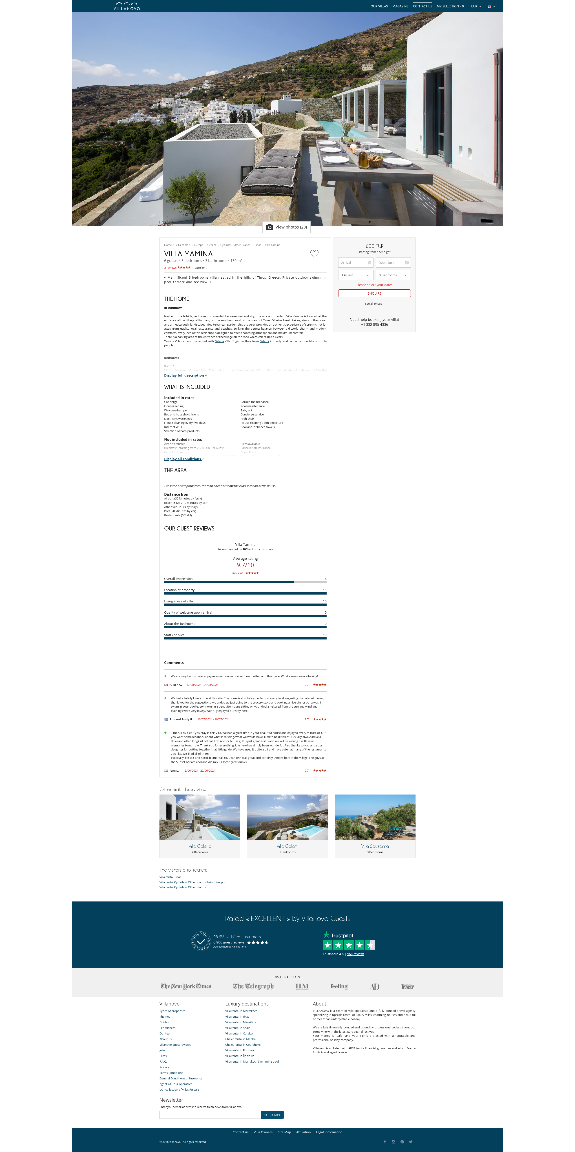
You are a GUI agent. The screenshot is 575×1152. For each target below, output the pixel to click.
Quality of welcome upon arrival (188, 612)
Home (168, 245)
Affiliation (303, 1132)
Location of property (179, 590)
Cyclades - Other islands (235, 245)
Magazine (400, 6)
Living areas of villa (178, 601)
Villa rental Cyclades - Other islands (182, 887)
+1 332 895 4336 (374, 324)
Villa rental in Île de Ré (239, 1056)
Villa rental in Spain (237, 1028)
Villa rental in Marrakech (241, 1011)
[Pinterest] (402, 1142)
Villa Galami (288, 846)
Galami (264, 341)
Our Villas (379, 6)
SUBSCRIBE (272, 1115)
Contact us (422, 6)
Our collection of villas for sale (179, 1090)
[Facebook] (384, 1142)
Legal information (329, 1132)
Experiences (167, 1028)
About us (165, 1039)
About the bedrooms (179, 624)
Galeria (219, 341)
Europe (198, 245)
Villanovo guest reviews (175, 1045)
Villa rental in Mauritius (240, 1022)
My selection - (450, 6)
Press (163, 1056)
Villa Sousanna (375, 846)
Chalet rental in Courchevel (243, 1045)
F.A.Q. (163, 1061)
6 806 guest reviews (228, 942)
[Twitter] (411, 1142)
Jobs (162, 1050)
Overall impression (178, 579)
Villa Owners (263, 1132)
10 (325, 590)
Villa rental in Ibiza (237, 1016)
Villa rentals (183, 245)
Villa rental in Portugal (239, 1050)
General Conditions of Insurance (180, 1078)
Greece (212, 245)
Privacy (164, 1067)
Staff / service (174, 635)
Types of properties (172, 1011)
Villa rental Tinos (170, 877)
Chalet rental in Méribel (240, 1039)
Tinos (257, 245)
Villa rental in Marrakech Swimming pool (252, 1061)
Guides (164, 1022)
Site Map (284, 1132)
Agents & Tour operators (175, 1084)
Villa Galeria (200, 846)
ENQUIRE (374, 293)
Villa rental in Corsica (239, 1033)
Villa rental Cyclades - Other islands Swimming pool (193, 882)
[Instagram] (393, 1142)
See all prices (374, 304)
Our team (165, 1033)
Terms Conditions (171, 1073)
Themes (164, 1016)
